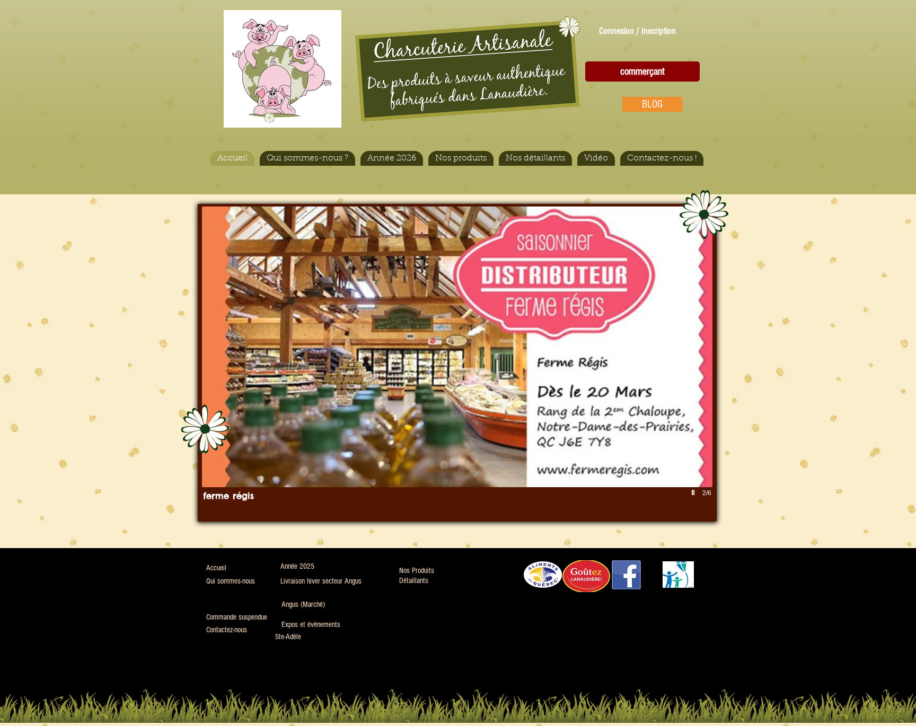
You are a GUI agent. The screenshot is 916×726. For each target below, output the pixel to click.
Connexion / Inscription (637, 31)
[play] (694, 492)
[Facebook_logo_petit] (626, 574)
